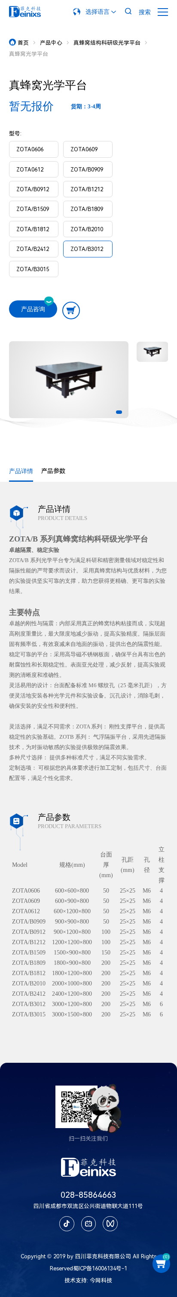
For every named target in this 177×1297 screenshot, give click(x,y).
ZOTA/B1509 (32, 209)
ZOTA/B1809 (86, 209)
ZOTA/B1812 (32, 229)
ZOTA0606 (29, 149)
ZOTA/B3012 (86, 249)
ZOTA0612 (29, 169)
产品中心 (51, 43)
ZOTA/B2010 (86, 229)
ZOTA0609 (84, 149)
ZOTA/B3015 (32, 269)
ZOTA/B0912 (32, 189)
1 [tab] (119, 412)
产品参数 (53, 471)
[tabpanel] (69, 379)
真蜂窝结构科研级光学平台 (106, 43)
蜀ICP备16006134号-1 (100, 1268)
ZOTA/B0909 (86, 169)
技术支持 (75, 1280)
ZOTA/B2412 (32, 249)
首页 (19, 43)
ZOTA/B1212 (86, 189)
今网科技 (101, 1280)
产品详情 (21, 471)
